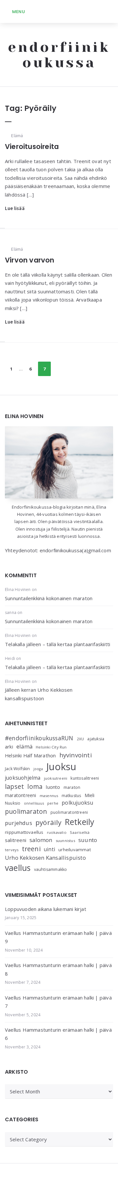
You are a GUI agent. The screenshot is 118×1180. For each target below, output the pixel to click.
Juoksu (61, 766)
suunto (87, 840)
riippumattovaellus (24, 832)
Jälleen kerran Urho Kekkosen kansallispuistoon (39, 694)
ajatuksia (95, 739)
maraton (72, 787)
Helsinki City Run (51, 747)
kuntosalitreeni (84, 778)
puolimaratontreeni (69, 812)
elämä (24, 746)
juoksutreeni (55, 778)
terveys (11, 849)
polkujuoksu (77, 802)
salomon (41, 840)
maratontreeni (20, 795)
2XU (80, 738)
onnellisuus (34, 803)
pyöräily (48, 822)
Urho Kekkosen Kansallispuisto (45, 857)
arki (9, 746)
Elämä (17, 135)
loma (35, 786)
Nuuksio (12, 803)
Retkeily (79, 821)
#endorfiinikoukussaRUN (39, 738)
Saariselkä (79, 832)
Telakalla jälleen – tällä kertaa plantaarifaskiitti (57, 644)
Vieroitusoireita (32, 146)
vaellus (17, 867)
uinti (49, 849)
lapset (14, 786)
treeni (31, 848)
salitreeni (15, 840)
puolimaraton (26, 811)
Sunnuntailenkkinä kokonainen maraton (48, 598)
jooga (38, 769)
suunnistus (65, 840)
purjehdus (18, 823)
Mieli (90, 795)
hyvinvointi (75, 755)
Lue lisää (15, 208)
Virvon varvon (29, 260)
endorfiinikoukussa (59, 55)
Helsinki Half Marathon (30, 755)
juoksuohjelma (23, 777)
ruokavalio (57, 832)
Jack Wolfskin (17, 768)
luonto (53, 787)
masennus (49, 795)
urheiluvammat (74, 850)
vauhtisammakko (50, 869)
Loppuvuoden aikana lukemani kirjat (45, 909)
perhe (52, 803)
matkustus (71, 795)
